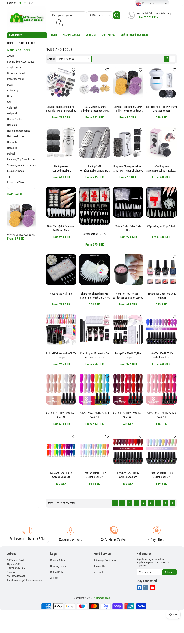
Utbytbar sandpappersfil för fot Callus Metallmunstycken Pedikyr (61, 109)
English (147, 3)
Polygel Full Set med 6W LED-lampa (61, 355)
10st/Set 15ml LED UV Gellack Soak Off (161, 355)
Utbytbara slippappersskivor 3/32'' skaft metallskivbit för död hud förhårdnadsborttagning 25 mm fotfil (128, 168)
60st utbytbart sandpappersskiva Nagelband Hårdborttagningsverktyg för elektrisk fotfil (161, 168)
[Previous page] (115, 503)
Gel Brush (12, 107)
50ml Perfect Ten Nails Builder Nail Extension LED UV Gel (128, 296)
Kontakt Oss (99, 566)
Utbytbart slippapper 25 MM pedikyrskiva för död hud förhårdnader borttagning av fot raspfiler (22, 234)
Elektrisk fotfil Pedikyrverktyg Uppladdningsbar (161, 109)
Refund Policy (57, 572)
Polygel (11, 153)
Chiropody (12, 90)
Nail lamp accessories (18, 130)
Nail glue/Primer (15, 136)
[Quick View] (61, 88)
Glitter (10, 96)
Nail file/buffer (14, 119)
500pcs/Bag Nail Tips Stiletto (161, 226)
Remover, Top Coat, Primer (21, 159)
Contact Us (108, 34)
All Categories (71, 34)
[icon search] (116, 15)
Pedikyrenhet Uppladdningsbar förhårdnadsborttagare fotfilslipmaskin (61, 168)
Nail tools (12, 142)
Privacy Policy (57, 560)
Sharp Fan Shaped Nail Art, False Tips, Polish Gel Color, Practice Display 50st (94, 296)
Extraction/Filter (15, 182)
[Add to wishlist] (73, 70)
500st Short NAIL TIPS (94, 234)
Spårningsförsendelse (134, 34)
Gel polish (12, 113)
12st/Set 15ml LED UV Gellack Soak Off (61, 475)
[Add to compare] (70, 87)
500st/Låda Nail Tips (61, 293)
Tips (9, 176)
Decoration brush (16, 73)
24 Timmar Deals (101, 598)
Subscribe (169, 572)
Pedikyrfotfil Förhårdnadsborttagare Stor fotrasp (94, 168)
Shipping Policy (58, 566)
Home (54, 34)
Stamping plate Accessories (21, 165)
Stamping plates (15, 171)
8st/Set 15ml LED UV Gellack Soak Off (61, 415)
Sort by (51, 59)
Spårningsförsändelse (104, 560)
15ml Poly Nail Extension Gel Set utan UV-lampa (94, 355)
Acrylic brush (14, 67)
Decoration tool (15, 79)
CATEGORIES (15, 35)
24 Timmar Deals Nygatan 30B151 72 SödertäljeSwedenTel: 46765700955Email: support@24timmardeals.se (25, 570)
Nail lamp (12, 125)
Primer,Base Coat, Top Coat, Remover (161, 296)
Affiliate (54, 577)
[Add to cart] (52, 90)
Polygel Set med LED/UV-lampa (128, 355)
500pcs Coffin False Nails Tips (128, 228)
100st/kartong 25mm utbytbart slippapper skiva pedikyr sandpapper (94, 109)
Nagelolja (12, 148)
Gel (9, 102)
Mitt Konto (98, 572)
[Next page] (172, 503)
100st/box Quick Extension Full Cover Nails (61, 228)
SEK (31, 2)
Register (19, 2)
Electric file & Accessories (20, 61)
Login (10, 2)
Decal (10, 84)
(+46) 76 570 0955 (147, 17)
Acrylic (10, 56)
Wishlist (91, 34)
